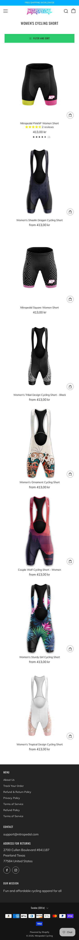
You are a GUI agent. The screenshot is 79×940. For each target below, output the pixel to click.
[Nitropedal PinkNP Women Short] (39, 84)
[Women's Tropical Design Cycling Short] (39, 705)
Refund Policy (11, 810)
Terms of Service (13, 804)
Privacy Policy (11, 798)
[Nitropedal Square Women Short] (39, 268)
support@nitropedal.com (21, 834)
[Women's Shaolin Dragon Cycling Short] (39, 181)
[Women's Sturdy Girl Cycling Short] (39, 618)
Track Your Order (13, 786)
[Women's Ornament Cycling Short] (39, 443)
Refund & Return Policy (17, 792)
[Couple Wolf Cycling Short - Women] (39, 531)
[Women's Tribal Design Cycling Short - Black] (39, 356)
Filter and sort (41, 38)
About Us (9, 779)
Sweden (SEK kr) (38, 908)
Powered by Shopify (39, 932)
